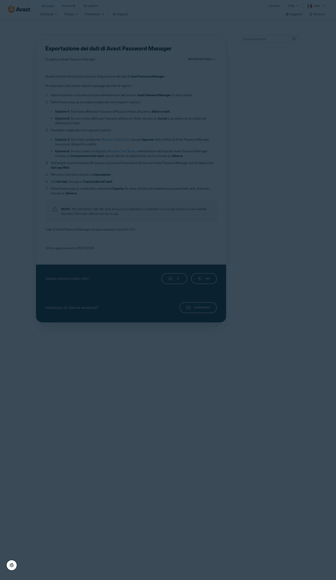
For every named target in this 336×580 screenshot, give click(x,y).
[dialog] (168, 290)
